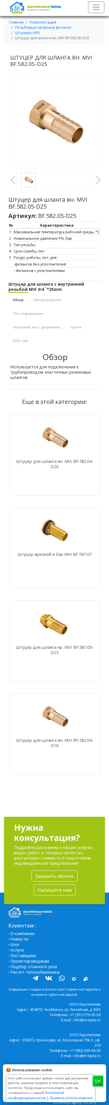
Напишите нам (54, 890)
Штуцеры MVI (27, 32)
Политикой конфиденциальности (36, 1095)
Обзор (18, 300)
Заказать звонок (54, 876)
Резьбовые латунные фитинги (43, 27)
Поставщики (23, 955)
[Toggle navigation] (96, 7)
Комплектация (43, 22)
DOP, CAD (20, 341)
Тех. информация (28, 313)
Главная (16, 22)
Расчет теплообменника (35, 972)
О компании (22, 933)
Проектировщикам (29, 961)
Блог (15, 944)
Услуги (17, 950)
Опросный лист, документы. (37, 327)
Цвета (76, 327)
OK (98, 1081)
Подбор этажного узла (33, 966)
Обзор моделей (47, 300)
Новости (19, 939)
